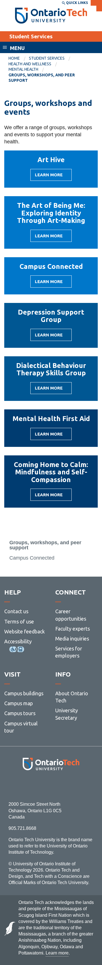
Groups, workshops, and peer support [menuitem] (41, 78)
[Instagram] (51, 785)
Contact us (16, 611)
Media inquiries (72, 638)
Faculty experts (72, 628)
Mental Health (23, 69)
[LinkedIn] (64, 785)
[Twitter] (38, 785)
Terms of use (19, 621)
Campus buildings (23, 693)
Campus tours (19, 713)
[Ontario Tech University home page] (51, 15)
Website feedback (24, 631)
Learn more (49, 176)
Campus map (18, 703)
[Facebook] (26, 785)
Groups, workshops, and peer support (45, 545)
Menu (17, 48)
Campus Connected (31, 558)
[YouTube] (76, 785)
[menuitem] (18, 58)
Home (14, 58)
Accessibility (18, 641)
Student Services (31, 36)
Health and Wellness (29, 64)
